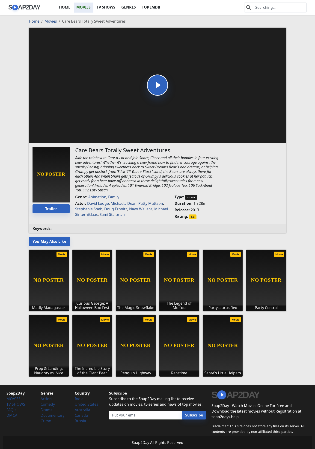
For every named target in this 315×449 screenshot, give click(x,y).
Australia (82, 409)
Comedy (48, 404)
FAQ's (11, 409)
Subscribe (194, 415)
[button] (157, 85)
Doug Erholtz (115, 208)
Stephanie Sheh (88, 208)
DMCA (11, 415)
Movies (51, 21)
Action (46, 398)
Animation (97, 196)
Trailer (51, 208)
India (79, 398)
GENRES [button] (128, 7)
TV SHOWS (106, 7)
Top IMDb (151, 7)
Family (113, 196)
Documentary (53, 415)
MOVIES (83, 7)
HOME (64, 7)
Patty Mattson (150, 203)
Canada (81, 415)
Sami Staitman (112, 214)
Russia (80, 420)
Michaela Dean (124, 203)
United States (86, 404)
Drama (47, 409)
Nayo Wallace (140, 208)
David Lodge (98, 203)
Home (34, 21)
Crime (46, 420)
